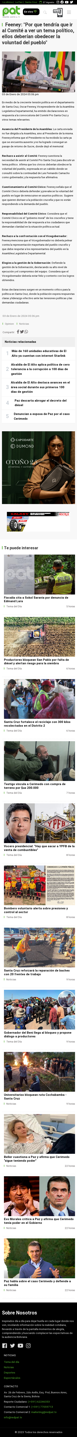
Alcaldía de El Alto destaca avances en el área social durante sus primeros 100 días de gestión (40, 387)
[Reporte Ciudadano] (58, 12)
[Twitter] (71, 2)
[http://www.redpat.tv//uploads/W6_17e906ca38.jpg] (39, 761)
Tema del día (11, 1361)
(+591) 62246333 (39, 1401)
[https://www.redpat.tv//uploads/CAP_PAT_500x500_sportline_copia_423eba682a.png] (38, 467)
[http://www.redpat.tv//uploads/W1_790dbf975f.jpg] (39, 1072)
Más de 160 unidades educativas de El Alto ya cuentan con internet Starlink (39, 353)
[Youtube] (67, 2)
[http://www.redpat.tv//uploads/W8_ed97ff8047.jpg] (39, 637)
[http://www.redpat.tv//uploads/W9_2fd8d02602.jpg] (39, 574)
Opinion (9, 323)
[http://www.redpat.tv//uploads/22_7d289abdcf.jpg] (39, 1134)
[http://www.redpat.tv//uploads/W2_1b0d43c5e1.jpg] (39, 1010)
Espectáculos (12, 1377)
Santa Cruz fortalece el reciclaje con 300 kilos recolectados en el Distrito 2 (37, 723)
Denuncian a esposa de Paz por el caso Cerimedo (42, 416)
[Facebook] (62, 2)
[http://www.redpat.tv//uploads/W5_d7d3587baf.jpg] (39, 823)
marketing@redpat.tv (44, 1412)
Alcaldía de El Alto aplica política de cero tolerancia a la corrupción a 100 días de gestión (40, 369)
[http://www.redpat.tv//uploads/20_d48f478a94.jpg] (39, 1258)
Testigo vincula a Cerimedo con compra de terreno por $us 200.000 (35, 786)
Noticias (24, 323)
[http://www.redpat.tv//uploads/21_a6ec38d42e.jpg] (39, 1196)
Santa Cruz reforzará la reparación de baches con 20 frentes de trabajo (37, 972)
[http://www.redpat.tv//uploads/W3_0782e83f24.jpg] (39, 947)
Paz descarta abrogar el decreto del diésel (41, 403)
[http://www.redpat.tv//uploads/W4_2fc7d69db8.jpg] (39, 885)
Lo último (8, 2)
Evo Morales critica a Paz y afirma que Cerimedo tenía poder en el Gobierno (39, 1221)
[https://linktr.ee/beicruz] (38, 522)
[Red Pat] (11, 11)
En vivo (29, 11)
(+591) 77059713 (42, 1406)
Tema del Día (14, 606)
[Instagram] (57, 2)
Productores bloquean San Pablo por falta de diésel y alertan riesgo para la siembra (36, 661)
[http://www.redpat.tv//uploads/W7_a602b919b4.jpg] (39, 699)
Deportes (9, 1372)
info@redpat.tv (13, 1417)
